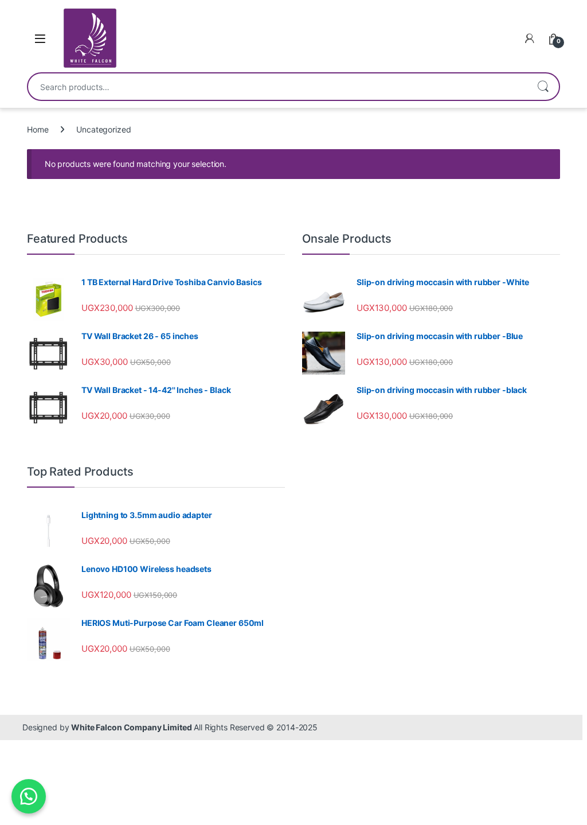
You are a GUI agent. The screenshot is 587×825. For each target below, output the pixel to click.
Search (543, 86)
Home (37, 129)
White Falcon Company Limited (131, 727)
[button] (28, 796)
